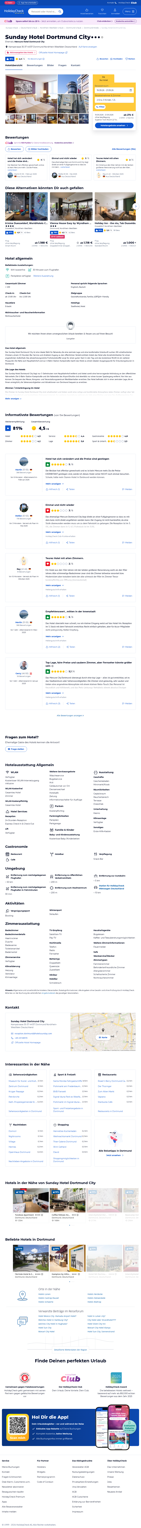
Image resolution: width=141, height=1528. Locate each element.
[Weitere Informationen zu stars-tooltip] (102, 37)
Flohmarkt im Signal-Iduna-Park (67, 1102)
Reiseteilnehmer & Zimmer (108, 95)
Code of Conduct (45, 1482)
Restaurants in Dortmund (110, 1111)
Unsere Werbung (115, 1472)
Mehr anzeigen (12, 398)
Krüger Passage (16, 1091)
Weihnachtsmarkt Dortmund (67, 1136)
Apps (4, 1502)
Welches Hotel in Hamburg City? (53, 1320)
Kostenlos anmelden (125, 21)
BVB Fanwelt (59, 1091)
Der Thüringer (105, 1086)
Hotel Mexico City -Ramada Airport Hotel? (57, 1316)
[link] (87, 11)
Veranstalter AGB (80, 1467)
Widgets (41, 1472)
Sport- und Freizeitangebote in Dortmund (68, 1110)
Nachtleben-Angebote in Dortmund (26, 1161)
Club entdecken (104, 21)
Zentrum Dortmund (18, 1086)
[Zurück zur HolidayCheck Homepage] (14, 12)
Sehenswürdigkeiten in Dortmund (25, 1111)
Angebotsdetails (48, 993)
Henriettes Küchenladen (64, 1131)
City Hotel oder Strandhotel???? (102, 1320)
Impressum (77, 1511)
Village (12, 1141)
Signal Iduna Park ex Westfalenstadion (67, 1097)
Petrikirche (14, 1097)
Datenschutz (78, 1477)
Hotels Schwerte (45, 1302)
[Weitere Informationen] (78, 243)
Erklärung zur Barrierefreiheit (86, 1502)
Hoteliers (41, 1467)
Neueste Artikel (114, 1492)
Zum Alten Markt (106, 1091)
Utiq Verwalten (79, 1487)
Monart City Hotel (46, 1331)
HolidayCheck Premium (13, 1497)
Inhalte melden (9, 1511)
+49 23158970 (21, 1038)
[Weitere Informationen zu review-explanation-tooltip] (43, 59)
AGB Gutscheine (80, 1497)
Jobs (109, 1482)
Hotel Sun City (44, 1327)
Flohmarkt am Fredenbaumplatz (67, 1086)
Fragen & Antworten (11, 1477)
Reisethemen (113, 1487)
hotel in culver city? (96, 1316)
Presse (110, 1477)
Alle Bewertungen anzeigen (69, 715)
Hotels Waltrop (94, 1302)
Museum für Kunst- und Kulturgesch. (23, 1081)
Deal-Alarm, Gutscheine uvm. (16, 1482)
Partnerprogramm (46, 1477)
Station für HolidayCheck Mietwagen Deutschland (111, 887)
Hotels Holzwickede (96, 1298)
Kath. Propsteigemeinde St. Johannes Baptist (23, 1102)
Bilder (50, 65)
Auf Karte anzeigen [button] (88, 47)
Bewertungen (35, 65)
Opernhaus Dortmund (19, 1152)
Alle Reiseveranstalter (12, 1507)
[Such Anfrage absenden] (60, 11)
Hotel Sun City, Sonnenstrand (101, 1331)
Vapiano (102, 1097)
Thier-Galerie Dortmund (64, 1141)
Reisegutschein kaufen (13, 1492)
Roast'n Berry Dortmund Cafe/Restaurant (112, 1081)
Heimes (12, 1147)
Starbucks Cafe (105, 1102)
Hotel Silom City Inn (97, 1323)
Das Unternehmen (116, 1467)
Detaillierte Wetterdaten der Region (70, 1349)
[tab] (103, 78)
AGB (74, 1492)
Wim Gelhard (59, 1147)
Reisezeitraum (102, 86)
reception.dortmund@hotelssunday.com (33, 1033)
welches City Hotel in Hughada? (52, 1323)
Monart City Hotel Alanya (99, 1327)
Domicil (12, 1131)
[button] (31, 93)
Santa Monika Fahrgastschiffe (67, 1081)
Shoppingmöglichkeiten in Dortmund (66, 1160)
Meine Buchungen (11, 1467)
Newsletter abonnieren (13, 1487)
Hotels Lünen (44, 1294)
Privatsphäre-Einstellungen (85, 1482)
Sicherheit (77, 1507)
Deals (9, 3)
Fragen (62, 65)
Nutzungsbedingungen (83, 1472)
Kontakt (110, 3)
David (56, 1152)
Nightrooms (15, 1136)
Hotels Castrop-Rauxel (48, 1298)
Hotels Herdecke (95, 1294)
